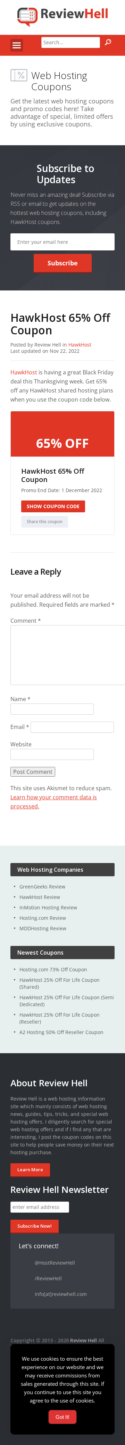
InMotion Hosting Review (48, 907)
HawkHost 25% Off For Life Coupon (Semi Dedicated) (66, 1001)
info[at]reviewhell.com (61, 1294)
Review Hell (83, 1340)
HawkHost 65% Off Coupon (52, 475)
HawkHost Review (39, 897)
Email (19, 727)
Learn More (30, 1169)
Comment (25, 620)
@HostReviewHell (55, 1262)
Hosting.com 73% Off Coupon (53, 969)
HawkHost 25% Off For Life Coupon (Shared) (59, 983)
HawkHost (79, 344)
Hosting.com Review (42, 918)
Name (20, 699)
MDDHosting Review (42, 928)
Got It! (62, 1417)
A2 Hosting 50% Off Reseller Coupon (61, 1032)
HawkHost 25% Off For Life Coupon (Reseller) (59, 1018)
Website (21, 744)
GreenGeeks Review (42, 886)
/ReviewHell (48, 1278)
